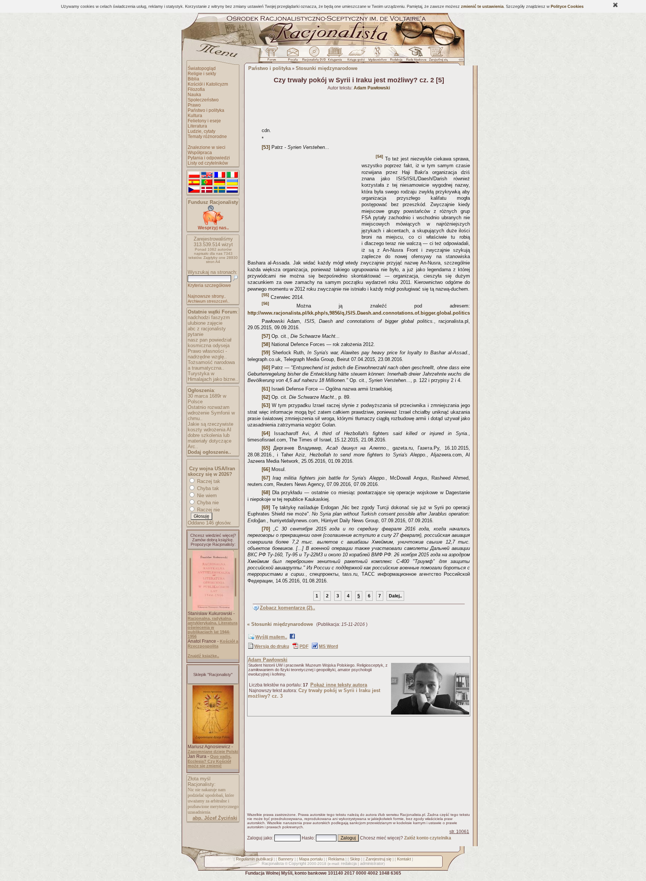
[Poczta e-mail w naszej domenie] (292, 55)
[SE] (219, 190)
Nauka (194, 94)
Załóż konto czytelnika (427, 838)
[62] (266, 397)
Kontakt (404, 859)
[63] (266, 405)
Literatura (197, 126)
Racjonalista (273, 863)
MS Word (328, 646)
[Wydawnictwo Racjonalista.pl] (377, 55)
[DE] (219, 182)
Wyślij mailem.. (271, 637)
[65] (266, 448)
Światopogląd (202, 68)
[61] (266, 389)
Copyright (297, 863)
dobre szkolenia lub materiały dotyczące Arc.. (209, 440)
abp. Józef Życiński (215, 818)
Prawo (194, 105)
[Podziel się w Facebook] (292, 637)
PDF (303, 646)
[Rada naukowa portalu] (415, 55)
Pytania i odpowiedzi (209, 157)
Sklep (355, 859)
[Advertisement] (303, 204)
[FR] (219, 175)
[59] (266, 352)
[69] (266, 507)
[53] (266, 147)
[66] (266, 469)
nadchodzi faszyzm (209, 317)
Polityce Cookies (567, 6)
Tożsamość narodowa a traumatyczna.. (211, 365)
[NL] (232, 190)
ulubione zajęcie (205, 323)
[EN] (206, 175)
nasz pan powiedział (209, 340)
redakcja (349, 863)
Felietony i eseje (204, 120)
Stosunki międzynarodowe (326, 68)
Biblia (193, 79)
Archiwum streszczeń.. (209, 301)
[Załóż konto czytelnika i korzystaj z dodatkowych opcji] (436, 55)
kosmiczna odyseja (209, 345)
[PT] (206, 182)
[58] (266, 344)
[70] (266, 529)
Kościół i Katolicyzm (208, 84)
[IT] (232, 175)
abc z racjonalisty (207, 328)
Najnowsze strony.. (207, 296)
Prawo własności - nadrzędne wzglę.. (207, 354)
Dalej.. (395, 596)
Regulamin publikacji (254, 859)
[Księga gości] (357, 55)
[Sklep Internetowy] (335, 55)
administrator (372, 863)
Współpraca (200, 152)
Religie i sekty (202, 73)
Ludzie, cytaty (201, 131)
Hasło (308, 838)
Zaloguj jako (259, 838)
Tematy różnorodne (207, 136)
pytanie (195, 334)
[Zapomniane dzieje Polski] (213, 742)
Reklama (336, 859)
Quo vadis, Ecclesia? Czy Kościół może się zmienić (209, 761)
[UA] (232, 182)
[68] (266, 492)
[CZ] (194, 190)
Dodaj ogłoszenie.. (209, 452)
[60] (266, 367)
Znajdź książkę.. (203, 656)
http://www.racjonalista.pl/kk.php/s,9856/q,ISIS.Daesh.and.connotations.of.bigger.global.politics (358, 313)
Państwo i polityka (206, 110)
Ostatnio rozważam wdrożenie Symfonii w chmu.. (211, 412)
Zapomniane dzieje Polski (213, 751)
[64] (266, 433)
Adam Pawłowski (267, 660)
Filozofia (196, 89)
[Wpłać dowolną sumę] (213, 223)
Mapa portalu (311, 859)
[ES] (194, 182)
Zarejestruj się (378, 859)
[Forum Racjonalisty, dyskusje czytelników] (273, 55)
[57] (266, 336)
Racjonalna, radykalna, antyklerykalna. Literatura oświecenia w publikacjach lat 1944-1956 (212, 627)
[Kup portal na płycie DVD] (314, 55)
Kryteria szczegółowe (209, 285)
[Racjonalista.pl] (323, 44)
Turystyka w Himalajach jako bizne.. (213, 376)
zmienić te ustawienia (482, 6)
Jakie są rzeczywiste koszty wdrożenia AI (210, 426)
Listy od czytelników (208, 163)
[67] (266, 478)
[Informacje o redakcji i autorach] (395, 55)
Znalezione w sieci (206, 147)
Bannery (285, 859)
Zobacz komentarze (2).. (287, 608)
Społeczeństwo (203, 100)
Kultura (195, 115)
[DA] (206, 190)
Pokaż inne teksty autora (338, 685)
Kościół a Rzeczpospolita (213, 643)
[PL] (194, 175)
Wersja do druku (271, 646)
